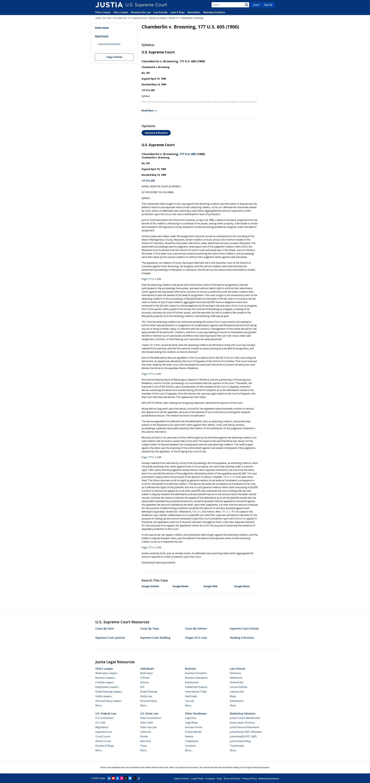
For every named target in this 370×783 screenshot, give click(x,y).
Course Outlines (238, 687)
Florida (144, 736)
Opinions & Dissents (156, 132)
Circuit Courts (102, 736)
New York (145, 741)
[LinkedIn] (109, 778)
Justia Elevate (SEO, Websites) (246, 731)
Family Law (146, 696)
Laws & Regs (177, 12)
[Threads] (126, 778)
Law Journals (237, 691)
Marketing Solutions (214, 12)
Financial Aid (236, 682)
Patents (189, 736)
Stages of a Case (196, 637)
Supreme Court (103, 731)
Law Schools (160, 12)
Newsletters (193, 12)
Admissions (236, 677)
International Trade (195, 691)
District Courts (103, 741)
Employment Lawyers (107, 687)
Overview (102, 28)
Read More (148, 110)
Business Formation (196, 673)
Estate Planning (148, 691)
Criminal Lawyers (104, 682)
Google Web (211, 586)
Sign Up (268, 5)
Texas (143, 745)
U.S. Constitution (104, 717)
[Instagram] (121, 778)
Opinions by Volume (158, 18)
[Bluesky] (130, 778)
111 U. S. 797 (228, 511)
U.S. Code (100, 722)
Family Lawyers (103, 696)
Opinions (101, 36)
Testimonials (237, 745)
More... (99, 705)
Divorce (144, 682)
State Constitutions (150, 717)
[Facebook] (117, 778)
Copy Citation (114, 57)
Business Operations (196, 677)
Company (210, 778)
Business (190, 668)
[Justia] (109, 4)
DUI (142, 687)
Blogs (233, 696)
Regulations (101, 727)
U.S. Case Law (119, 18)
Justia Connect (181, 778)
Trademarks (191, 741)
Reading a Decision (242, 637)
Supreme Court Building (155, 637)
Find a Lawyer (103, 12)
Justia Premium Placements (244, 727)
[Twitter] (134, 778)
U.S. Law (107, 18)
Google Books (180, 586)
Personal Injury (148, 700)
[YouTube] (113, 778)
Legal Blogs (191, 722)
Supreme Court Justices (110, 637)
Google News (242, 586)
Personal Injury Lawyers (108, 700)
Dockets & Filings (104, 745)
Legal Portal (197, 778)
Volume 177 (174, 18)
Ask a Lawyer (121, 12)
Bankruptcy (146, 673)
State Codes (146, 722)
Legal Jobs (190, 717)
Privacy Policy (249, 778)
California (145, 731)
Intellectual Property (196, 687)
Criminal (144, 677)
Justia (98, 18)
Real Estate (191, 696)
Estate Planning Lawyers (108, 691)
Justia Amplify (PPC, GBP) (243, 736)
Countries (190, 745)
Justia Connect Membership (245, 717)
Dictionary (235, 673)
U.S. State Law (149, 713)
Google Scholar (150, 586)
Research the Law (141, 12)
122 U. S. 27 (229, 477)
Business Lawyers (105, 677)
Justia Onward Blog (240, 741)
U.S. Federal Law (105, 713)
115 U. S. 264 (199, 511)
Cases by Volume (196, 628)
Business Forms (193, 727)
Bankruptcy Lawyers (106, 673)
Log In (256, 5)
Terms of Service (231, 778)
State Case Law (148, 727)
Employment (192, 682)
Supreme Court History (244, 628)
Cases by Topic (149, 628)
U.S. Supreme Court (137, 18)
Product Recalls (193, 731)
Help (219, 778)
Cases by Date (104, 628)
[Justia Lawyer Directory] (138, 778)
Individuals (147, 668)
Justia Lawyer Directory (242, 722)
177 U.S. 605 (188, 154)
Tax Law (189, 700)
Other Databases (196, 713)
